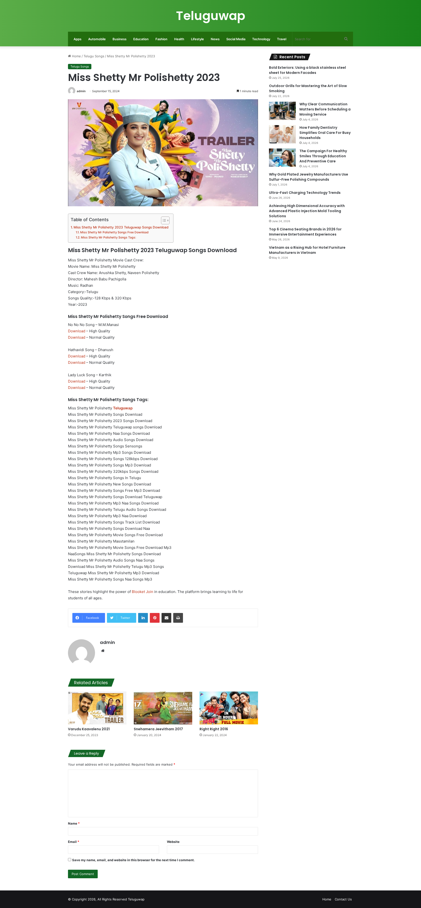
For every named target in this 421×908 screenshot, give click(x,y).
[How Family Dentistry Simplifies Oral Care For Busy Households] (282, 134)
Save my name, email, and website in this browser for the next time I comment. (133, 860)
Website (173, 842)
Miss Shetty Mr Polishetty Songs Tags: (108, 237)
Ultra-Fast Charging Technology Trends (305, 192)
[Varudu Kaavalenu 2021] (97, 707)
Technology (261, 39)
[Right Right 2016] (229, 707)
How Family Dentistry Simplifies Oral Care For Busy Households (325, 132)
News (215, 39)
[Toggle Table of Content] (162, 220)
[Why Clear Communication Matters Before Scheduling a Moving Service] (282, 111)
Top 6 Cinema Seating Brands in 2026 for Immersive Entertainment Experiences (305, 232)
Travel (281, 39)
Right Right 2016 (214, 729)
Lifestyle (197, 39)
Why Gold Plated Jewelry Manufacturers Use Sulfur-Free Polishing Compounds (308, 177)
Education (141, 39)
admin (81, 91)
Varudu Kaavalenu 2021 (89, 729)
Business (119, 39)
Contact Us (343, 899)
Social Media (235, 39)
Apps (77, 39)
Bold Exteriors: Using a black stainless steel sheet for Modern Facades (307, 70)
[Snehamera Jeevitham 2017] (163, 707)
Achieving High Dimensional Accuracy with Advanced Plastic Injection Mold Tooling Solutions (307, 210)
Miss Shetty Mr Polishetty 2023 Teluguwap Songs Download (121, 227)
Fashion (161, 39)
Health (179, 39)
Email (73, 842)
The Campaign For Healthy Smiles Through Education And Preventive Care (323, 156)
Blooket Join (142, 591)
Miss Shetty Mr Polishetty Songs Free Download (114, 232)
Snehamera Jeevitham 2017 (158, 729)
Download (76, 331)
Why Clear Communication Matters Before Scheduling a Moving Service (325, 109)
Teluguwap (136, 899)
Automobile (97, 39)
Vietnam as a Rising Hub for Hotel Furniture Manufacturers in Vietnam (307, 250)
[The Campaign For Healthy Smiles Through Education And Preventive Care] (282, 157)
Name (74, 823)
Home (76, 56)
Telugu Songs (94, 56)
